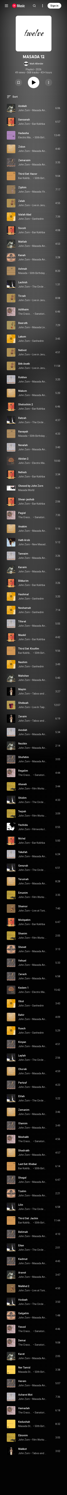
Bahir (21, 1014)
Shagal (22, 1177)
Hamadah (24, 1408)
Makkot (22, 1449)
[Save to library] (18, 82)
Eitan (21, 1245)
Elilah (21, 1096)
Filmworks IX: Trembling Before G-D (39, 829)
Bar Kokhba (38, 123)
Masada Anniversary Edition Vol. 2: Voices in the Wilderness (39, 381)
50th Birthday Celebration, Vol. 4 (41, 137)
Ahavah (22, 784)
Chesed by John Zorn (30, 485)
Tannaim (23, 553)
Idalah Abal (24, 214)
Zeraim (22, 716)
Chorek (22, 1069)
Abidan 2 (23, 458)
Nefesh (22, 472)
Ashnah (22, 268)
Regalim (23, 770)
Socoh (22, 228)
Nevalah (23, 445)
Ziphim (22, 187)
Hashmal (23, 594)
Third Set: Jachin (28, 1218)
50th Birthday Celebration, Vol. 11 (41, 178)
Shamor (23, 906)
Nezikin (22, 743)
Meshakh (23, 1137)
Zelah (21, 201)
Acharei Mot (25, 1394)
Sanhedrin (38, 218)
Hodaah (23, 1299)
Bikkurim (23, 580)
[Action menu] (48, 82)
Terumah (23, 879)
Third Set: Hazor (27, 173)
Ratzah (22, 418)
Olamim (23, 1123)
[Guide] (6, 6)
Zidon (21, 146)
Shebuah (23, 702)
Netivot (22, 350)
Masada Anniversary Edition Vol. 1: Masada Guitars (39, 259)
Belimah (23, 1231)
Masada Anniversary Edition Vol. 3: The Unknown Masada (39, 164)
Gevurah (23, 865)
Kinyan (22, 1042)
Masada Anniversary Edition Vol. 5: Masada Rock (39, 151)
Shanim (22, 933)
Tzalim (22, 1191)
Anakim (22, 526)
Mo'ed (21, 838)
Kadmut (22, 1259)
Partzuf (22, 1082)
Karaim (22, 567)
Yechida (23, 825)
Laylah (22, 1055)
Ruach (22, 1028)
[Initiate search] (34, 6)
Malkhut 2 (23, 1286)
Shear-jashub (26, 499)
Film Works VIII (39, 788)
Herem (22, 1381)
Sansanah (24, 119)
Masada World (26, 490)
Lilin (20, 1204)
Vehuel (22, 960)
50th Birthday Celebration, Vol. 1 (41, 1371)
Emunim (23, 892)
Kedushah (24, 1421)
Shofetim (23, 757)
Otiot (21, 1001)
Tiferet (22, 621)
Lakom (22, 336)
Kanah (22, 255)
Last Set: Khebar (27, 1164)
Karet (21, 1354)
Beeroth (23, 323)
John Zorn (24, 110)
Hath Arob (24, 540)
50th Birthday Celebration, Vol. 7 (38, 273)
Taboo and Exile (39, 693)
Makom (22, 390)
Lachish (22, 282)
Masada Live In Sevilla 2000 (39, 327)
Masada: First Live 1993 (39, 191)
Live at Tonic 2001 (39, 910)
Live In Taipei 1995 (39, 707)
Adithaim (23, 309)
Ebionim (23, 1435)
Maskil (22, 635)
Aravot (22, 1272)
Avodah (22, 730)
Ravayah (23, 431)
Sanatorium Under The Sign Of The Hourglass (41, 313)
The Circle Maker (39, 286)
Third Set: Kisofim (28, 648)
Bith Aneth (24, 363)
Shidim (22, 797)
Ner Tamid (24, 1367)
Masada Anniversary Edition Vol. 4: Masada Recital (39, 110)
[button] (33, 64)
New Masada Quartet (39, 544)
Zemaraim (24, 160)
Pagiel (22, 513)
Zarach (22, 974)
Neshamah (24, 607)
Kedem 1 (23, 987)
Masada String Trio (25, 1371)
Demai (22, 1340)
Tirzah (22, 296)
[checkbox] (58, 108)
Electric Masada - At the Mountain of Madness (39, 463)
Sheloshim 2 (25, 404)
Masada (22, 273)
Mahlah (22, 241)
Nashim (22, 662)
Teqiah (22, 811)
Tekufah (22, 852)
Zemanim (23, 1109)
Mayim (22, 689)
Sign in (54, 5)
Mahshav (23, 675)
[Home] (18, 6)
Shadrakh (23, 1150)
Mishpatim (24, 919)
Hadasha (23, 133)
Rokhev (22, 377)
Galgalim (23, 1313)
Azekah (22, 106)
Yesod (22, 1326)
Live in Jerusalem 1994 (39, 205)
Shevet (22, 947)
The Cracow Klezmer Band (25, 313)
